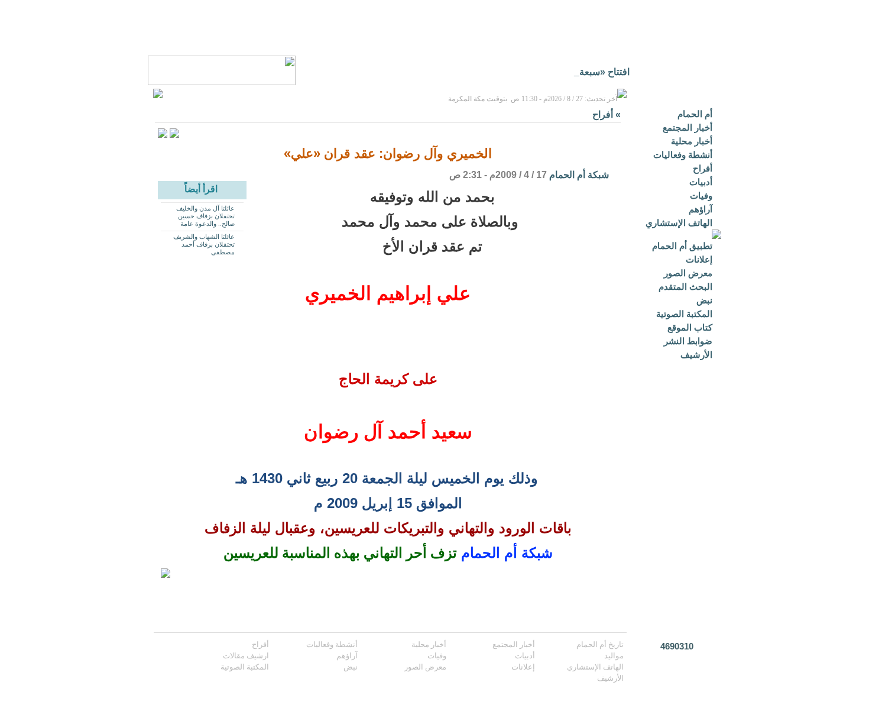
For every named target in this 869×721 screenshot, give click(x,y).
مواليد (614, 655)
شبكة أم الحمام (579, 175)
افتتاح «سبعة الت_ (593, 72)
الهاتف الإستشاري (679, 223)
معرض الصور (688, 273)
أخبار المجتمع (687, 127)
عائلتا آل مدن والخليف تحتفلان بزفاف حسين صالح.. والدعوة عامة (205, 216)
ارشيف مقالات (246, 655)
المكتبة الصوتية (684, 314)
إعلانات (699, 259)
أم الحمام (694, 114)
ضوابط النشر (688, 341)
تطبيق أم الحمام (682, 246)
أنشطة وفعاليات (682, 155)
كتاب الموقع (689, 327)
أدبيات (700, 182)
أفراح (702, 168)
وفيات (701, 195)
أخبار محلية (691, 141)
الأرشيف (696, 355)
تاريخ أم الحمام (600, 644)
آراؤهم (700, 209)
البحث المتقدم (685, 287)
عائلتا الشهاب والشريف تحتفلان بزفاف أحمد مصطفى (204, 244)
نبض (704, 300)
